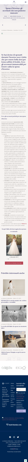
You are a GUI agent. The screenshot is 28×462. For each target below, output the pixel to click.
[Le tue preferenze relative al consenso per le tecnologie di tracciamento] (25, 460)
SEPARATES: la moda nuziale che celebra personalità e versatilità (13, 301)
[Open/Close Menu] (25, 2)
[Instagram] (14, 437)
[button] (3, 246)
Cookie (11, 449)
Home (5, 16)
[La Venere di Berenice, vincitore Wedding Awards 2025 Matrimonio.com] (14, 419)
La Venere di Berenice (6, 30)
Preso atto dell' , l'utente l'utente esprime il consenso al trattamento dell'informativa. (20, 400)
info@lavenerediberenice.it (13, 446)
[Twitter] (18, 437)
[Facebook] (10, 437)
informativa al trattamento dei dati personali (20, 396)
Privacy (16, 449)
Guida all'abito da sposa (15, 16)
